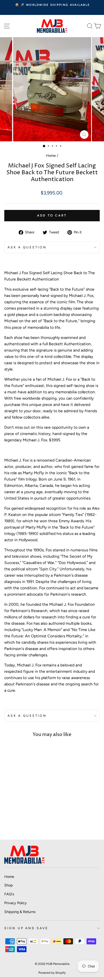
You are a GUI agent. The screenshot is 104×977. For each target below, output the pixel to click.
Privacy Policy (15, 903)
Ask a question (27, 247)
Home (51, 155)
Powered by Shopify (52, 972)
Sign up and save (26, 928)
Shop (8, 885)
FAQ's (9, 894)
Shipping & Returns (20, 911)
